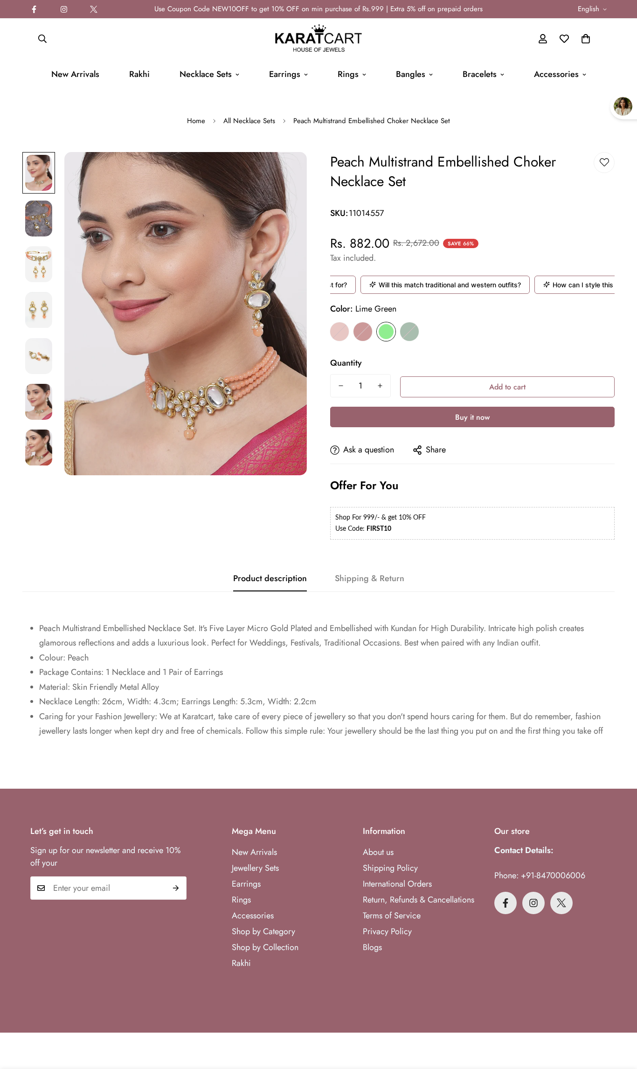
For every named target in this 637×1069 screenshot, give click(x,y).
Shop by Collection (265, 947)
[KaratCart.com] (318, 39)
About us (378, 852)
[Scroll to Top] (619, 1018)
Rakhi (139, 74)
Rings (348, 74)
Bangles (410, 74)
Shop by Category (263, 931)
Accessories (556, 74)
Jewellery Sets (255, 868)
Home (196, 121)
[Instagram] (64, 9)
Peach (339, 331)
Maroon (362, 331)
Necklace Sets (206, 74)
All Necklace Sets (249, 121)
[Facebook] (34, 9)
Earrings (284, 74)
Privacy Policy (387, 931)
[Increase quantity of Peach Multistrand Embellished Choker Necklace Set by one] (380, 386)
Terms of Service (392, 915)
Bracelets (480, 74)
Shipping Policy (390, 868)
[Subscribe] (176, 888)
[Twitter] (94, 9)
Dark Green (409, 331)
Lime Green (386, 331)
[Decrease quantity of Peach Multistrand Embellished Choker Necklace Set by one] (341, 386)
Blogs (372, 947)
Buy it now (472, 417)
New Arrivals (75, 74)
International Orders (397, 884)
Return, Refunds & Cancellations (418, 900)
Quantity (346, 362)
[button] (585, 38)
